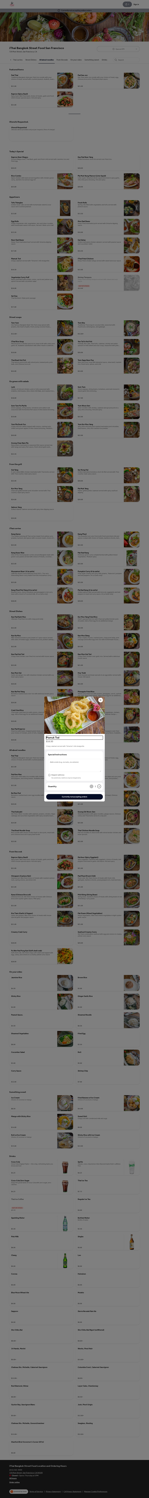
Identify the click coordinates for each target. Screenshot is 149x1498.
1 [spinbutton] (95, 786)
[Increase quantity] (99, 786)
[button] (74, 715)
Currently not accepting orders (74, 797)
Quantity (52, 786)
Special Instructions (57, 754)
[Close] (100, 700)
